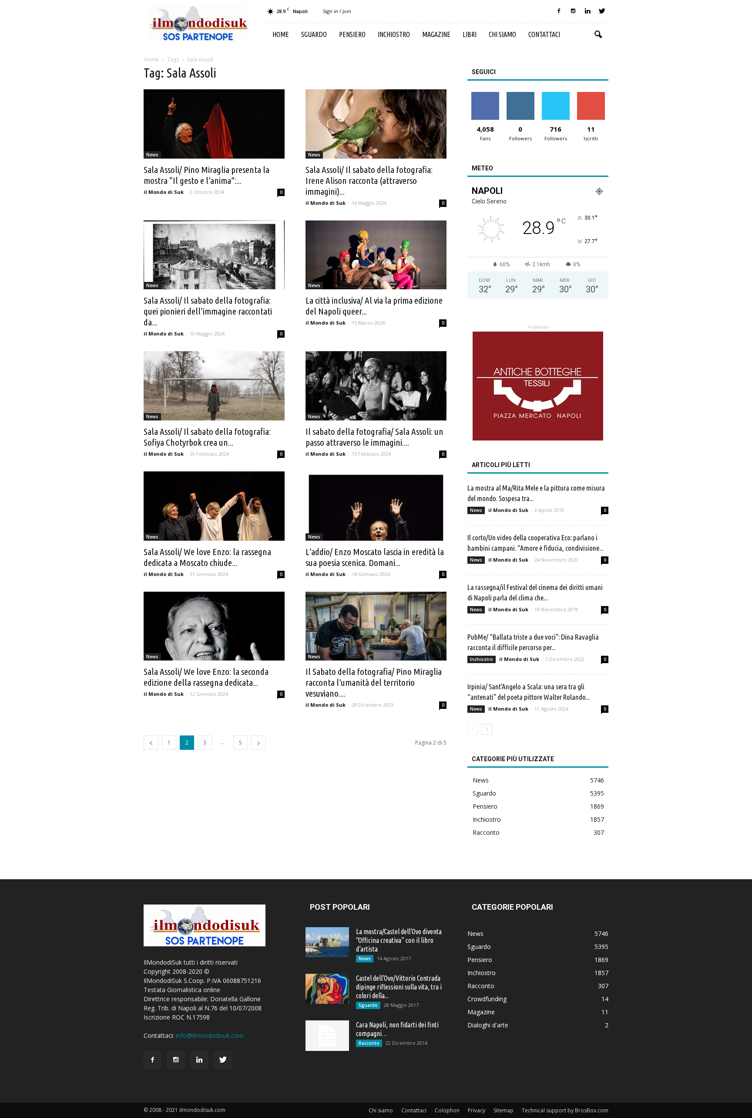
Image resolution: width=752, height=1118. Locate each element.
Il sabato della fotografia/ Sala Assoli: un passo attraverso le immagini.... (374, 436)
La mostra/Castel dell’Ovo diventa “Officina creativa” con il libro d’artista (399, 940)
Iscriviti (590, 95)
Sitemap (504, 1110)
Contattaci (544, 34)
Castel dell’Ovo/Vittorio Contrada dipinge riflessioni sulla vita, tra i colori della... (399, 986)
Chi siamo (502, 34)
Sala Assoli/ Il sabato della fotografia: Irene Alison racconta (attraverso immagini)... (369, 180)
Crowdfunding (487, 999)
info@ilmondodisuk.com (210, 1035)
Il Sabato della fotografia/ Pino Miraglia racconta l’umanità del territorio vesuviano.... (374, 682)
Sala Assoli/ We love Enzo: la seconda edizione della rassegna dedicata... (206, 677)
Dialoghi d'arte (487, 1025)
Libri (470, 34)
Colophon (447, 1110)
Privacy (476, 1110)
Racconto (486, 832)
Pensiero (352, 34)
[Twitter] (601, 11)
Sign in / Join (337, 11)
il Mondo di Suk (164, 192)
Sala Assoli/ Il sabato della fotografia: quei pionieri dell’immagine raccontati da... (208, 311)
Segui (520, 95)
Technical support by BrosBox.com (565, 1110)
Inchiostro (394, 34)
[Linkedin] (587, 11)
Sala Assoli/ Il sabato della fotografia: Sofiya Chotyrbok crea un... (207, 436)
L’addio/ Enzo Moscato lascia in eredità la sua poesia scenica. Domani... (375, 557)
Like (485, 95)
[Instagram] (573, 11)
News (152, 155)
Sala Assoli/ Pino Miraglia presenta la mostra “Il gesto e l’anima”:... (206, 175)
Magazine (436, 34)
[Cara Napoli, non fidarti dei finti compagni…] (327, 1035)
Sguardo (314, 34)
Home (280, 34)
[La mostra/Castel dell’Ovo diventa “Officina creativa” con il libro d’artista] (327, 942)
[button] (598, 34)
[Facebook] (558, 11)
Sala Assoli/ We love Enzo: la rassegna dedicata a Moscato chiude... (207, 557)
